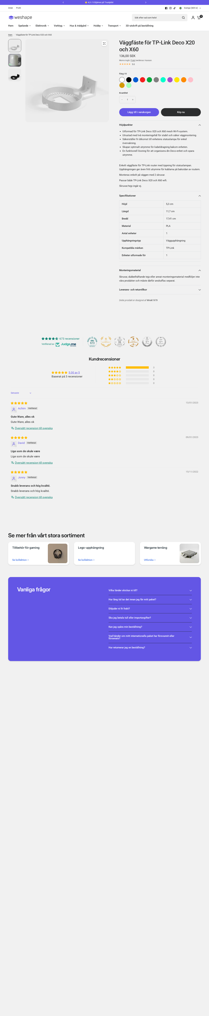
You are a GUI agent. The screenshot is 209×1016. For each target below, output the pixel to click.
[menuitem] (11, 8)
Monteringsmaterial (130, 270)
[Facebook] (166, 8)
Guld (122, 85)
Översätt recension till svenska (34, 428)
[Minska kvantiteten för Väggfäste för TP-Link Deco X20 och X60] (122, 99)
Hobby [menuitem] (97, 25)
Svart (128, 79)
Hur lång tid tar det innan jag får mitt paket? (132, 599)
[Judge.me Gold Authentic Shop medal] (106, 342)
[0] (198, 17)
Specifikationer (127, 195)
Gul (176, 79)
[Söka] (183, 17)
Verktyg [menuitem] (58, 25)
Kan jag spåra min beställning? (125, 626)
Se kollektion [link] (19, 560)
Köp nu (181, 112)
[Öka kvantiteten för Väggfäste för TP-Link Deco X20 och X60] (132, 99)
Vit (122, 79)
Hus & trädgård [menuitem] (78, 25)
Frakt (133, 60)
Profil (18, 8)
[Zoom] (104, 43)
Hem (10, 35)
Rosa (190, 79)
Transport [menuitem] (113, 25)
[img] (19, 403)
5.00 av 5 (74, 372)
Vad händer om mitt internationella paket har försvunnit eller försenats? (141, 637)
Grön (149, 79)
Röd (142, 79)
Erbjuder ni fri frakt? (119, 608)
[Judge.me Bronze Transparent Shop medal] (133, 342)
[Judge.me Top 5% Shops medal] (147, 342)
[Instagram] (170, 8)
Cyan (163, 79)
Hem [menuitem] (10, 25)
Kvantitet (123, 93)
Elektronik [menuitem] (41, 25)
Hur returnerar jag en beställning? (127, 647)
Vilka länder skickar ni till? (123, 590)
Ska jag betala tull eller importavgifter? (130, 617)
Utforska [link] (148, 560)
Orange (183, 79)
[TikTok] (175, 8)
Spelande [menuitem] (23, 25)
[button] (114, 367)
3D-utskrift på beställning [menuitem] (139, 25)
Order (10, 8)
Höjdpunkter (126, 124)
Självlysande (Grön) (128, 85)
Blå (135, 79)
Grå (156, 79)
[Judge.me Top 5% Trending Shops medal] (161, 342)
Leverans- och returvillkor (133, 289)
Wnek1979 (152, 300)
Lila (170, 79)
